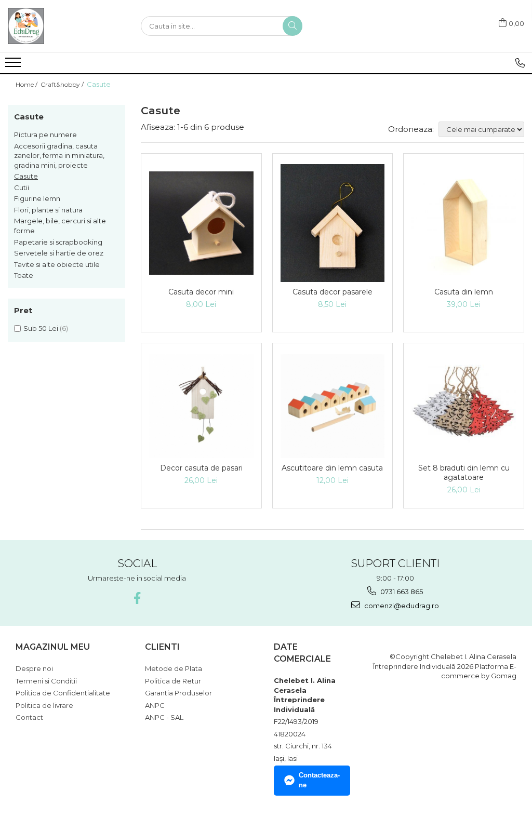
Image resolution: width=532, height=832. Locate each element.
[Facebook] (137, 598)
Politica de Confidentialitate (63, 693)
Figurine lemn (37, 198)
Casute (26, 176)
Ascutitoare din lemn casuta (332, 468)
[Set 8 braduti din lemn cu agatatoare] (463, 406)
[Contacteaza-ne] (520, 62)
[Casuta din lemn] (463, 223)
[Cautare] (292, 26)
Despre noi (34, 668)
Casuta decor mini (201, 292)
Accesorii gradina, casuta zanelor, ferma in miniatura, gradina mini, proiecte (59, 155)
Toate (23, 275)
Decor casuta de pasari (201, 468)
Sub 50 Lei (40, 328)
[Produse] (14, 65)
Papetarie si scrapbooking (58, 242)
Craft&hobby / (63, 84)
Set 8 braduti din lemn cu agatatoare (464, 472)
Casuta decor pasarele (332, 292)
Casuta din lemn (463, 292)
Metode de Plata (173, 668)
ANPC (155, 705)
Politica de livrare (44, 705)
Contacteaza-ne (319, 780)
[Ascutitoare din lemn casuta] (333, 406)
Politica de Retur (173, 681)
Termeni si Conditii (46, 681)
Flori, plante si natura (48, 210)
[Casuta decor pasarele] (333, 223)
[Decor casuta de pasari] (201, 406)
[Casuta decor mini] (201, 223)
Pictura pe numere (45, 134)
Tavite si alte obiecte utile (57, 264)
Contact (29, 717)
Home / (27, 84)
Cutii (21, 187)
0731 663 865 (401, 591)
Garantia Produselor (178, 693)
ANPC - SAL (164, 717)
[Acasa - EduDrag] (60, 26)
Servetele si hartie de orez (58, 253)
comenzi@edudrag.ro (401, 605)
